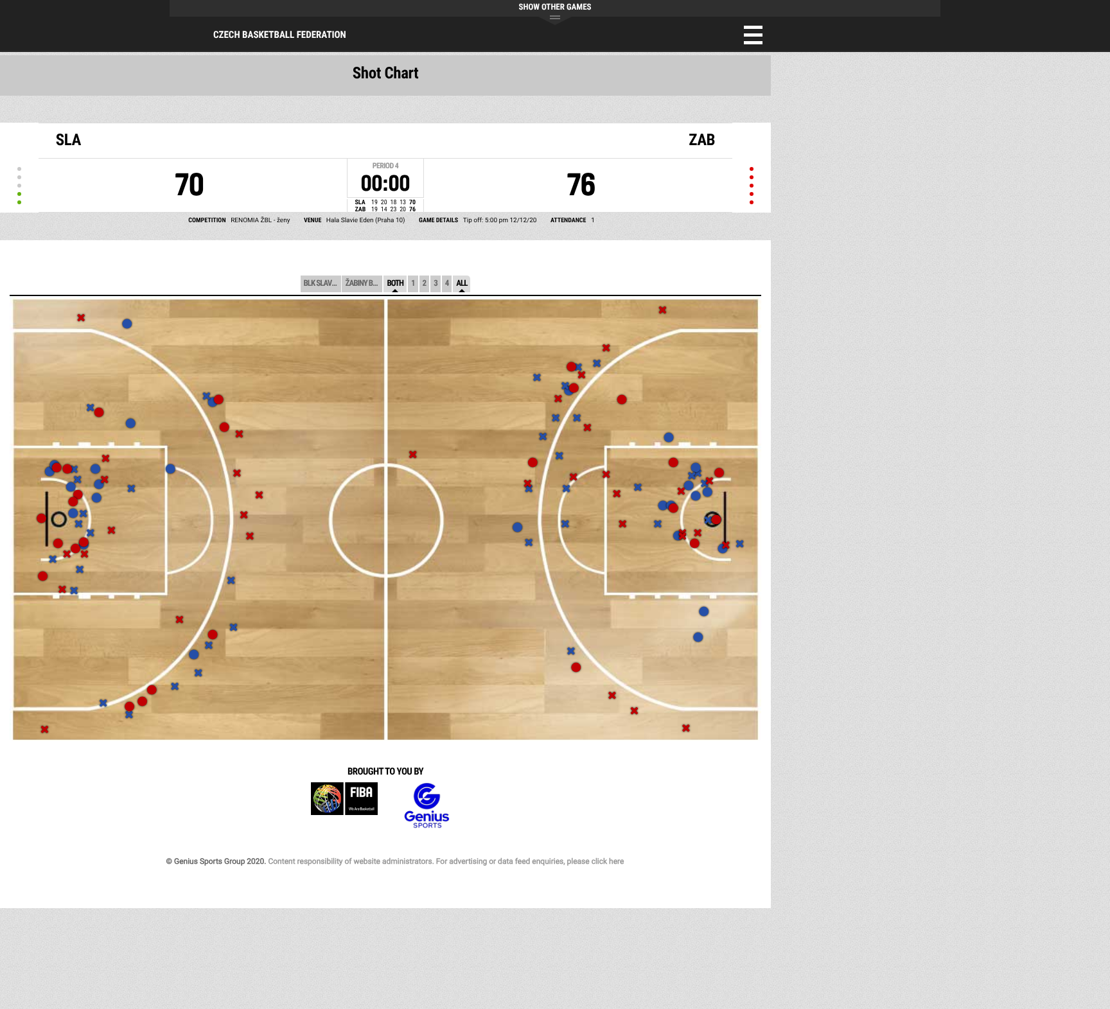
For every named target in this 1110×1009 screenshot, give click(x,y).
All (461, 283)
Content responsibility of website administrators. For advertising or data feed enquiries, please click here (446, 861)
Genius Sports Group (426, 805)
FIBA (344, 805)
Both (395, 283)
